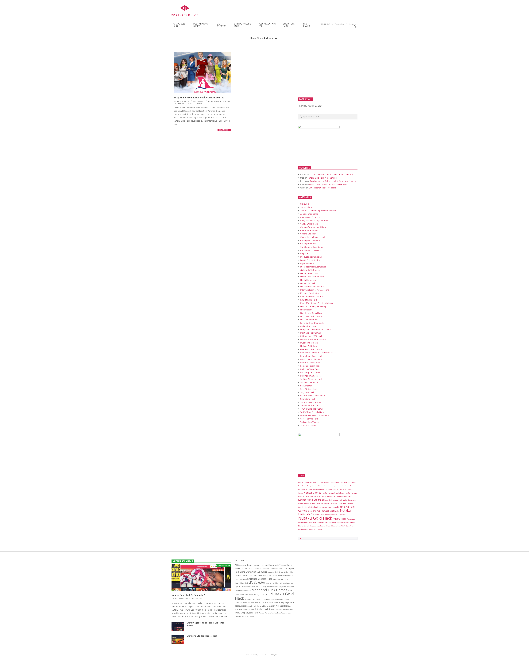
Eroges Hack (305, 253)
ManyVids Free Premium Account (315, 329)
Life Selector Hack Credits (328, 507)
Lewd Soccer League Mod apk (313, 306)
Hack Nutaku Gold (315, 489)
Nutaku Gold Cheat (321, 514)
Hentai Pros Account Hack (312, 276)
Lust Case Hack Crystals (311, 316)
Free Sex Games (344, 486)
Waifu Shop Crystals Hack (312, 412)
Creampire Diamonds (310, 240)
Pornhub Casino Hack (310, 362)
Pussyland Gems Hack (310, 375)
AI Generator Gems (309, 214)
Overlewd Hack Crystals (311, 349)
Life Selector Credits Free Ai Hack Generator (333, 174)
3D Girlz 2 (304, 204)
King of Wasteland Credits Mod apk (316, 303)
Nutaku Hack (339, 518)
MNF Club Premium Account (313, 339)
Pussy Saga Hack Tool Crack (326, 522)
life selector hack (311, 507)
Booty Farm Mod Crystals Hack (314, 220)
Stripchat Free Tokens (317, 526)
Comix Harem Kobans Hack (312, 237)
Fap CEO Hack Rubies (310, 260)
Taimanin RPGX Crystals (311, 405)
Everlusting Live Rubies (311, 257)
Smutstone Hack (307, 399)
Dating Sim (310, 486)
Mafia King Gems (308, 326)
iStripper (332, 496)
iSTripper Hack (327, 500)
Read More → (224, 130)
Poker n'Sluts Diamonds (311, 359)
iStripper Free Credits (309, 499)
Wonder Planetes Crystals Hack (314, 415)
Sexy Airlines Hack (308, 389)
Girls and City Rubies (310, 270)
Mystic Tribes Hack (309, 342)
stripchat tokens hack (333, 526)
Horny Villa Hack (307, 283)
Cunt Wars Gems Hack (310, 250)
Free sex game (333, 486)
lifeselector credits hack (311, 503)
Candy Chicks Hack (309, 223)
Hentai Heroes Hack (309, 273)
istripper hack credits (340, 500)
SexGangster (306, 385)
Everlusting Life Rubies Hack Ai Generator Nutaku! (333, 181)
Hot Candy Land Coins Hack (313, 286)
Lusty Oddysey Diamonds (312, 323)
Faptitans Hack (307, 263)
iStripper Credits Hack (310, 293)
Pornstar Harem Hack (310, 366)
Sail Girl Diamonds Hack (311, 379)
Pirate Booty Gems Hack (311, 356)
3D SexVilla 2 (306, 207)
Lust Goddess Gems (309, 319)
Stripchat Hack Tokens (310, 402)
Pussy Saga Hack (310, 522)
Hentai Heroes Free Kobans (333, 493)
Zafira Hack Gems (308, 425)
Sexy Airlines (341, 522)
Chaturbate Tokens (309, 230)
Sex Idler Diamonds (309, 382)
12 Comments (198, 103)
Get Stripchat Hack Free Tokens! (323, 187)
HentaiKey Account (309, 280)
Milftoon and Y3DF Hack (311, 336)
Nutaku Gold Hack (218, 101)
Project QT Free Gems (310, 369)
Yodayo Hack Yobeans (310, 422)
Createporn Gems (308, 243)
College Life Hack (308, 233)
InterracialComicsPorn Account (314, 290)
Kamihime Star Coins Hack (312, 296)
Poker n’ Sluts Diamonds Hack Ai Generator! (329, 184)
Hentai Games (312, 492)
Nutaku (336, 511)
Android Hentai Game (306, 482)
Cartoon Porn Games (321, 482)
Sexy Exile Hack (307, 392)
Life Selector (306, 309)
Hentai (324, 489)
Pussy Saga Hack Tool (310, 372)
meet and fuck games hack (320, 510)
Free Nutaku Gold (321, 486)
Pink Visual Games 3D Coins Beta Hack (317, 352)
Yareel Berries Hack (309, 418)
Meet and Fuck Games (310, 333)
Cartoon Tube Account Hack (313, 227)
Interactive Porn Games (319, 496)
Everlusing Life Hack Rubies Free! (202, 636)
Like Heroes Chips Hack (311, 313)
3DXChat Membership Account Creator (318, 210)
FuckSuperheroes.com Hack (313, 266)
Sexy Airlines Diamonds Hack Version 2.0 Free (199, 97)
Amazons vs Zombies (310, 217)
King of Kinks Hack (308, 299)
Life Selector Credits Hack (329, 503)
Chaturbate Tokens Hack (338, 482)
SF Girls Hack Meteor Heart (312, 395)
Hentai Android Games (335, 489)
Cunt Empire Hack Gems (311, 247)
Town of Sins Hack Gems (311, 409)
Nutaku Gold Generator (337, 515)
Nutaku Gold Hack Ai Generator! (322, 177)
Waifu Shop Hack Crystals (313, 529)
